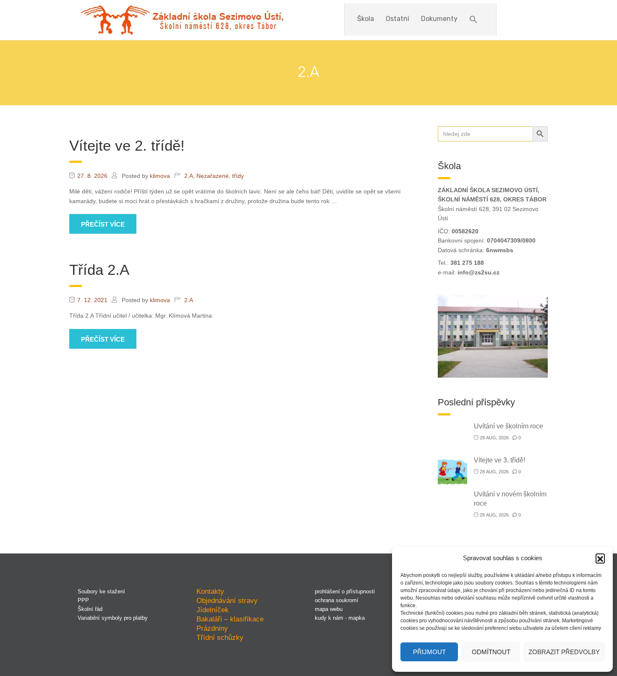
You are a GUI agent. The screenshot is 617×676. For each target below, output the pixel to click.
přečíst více (103, 224)
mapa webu (328, 609)
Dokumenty (439, 19)
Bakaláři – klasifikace (230, 619)
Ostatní (397, 19)
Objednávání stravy (227, 600)
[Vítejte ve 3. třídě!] (452, 471)
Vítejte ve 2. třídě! (127, 145)
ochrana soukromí (336, 600)
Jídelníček (212, 610)
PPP (83, 600)
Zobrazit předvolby (564, 651)
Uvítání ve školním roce (508, 426)
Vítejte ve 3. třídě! (499, 460)
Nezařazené (212, 175)
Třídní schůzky (219, 637)
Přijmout (429, 651)
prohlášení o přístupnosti (345, 591)
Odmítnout (491, 651)
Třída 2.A (99, 269)
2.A (188, 175)
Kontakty (210, 591)
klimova (160, 175)
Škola (365, 19)
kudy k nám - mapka (340, 618)
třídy (238, 175)
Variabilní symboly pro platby (113, 618)
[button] (600, 558)
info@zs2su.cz (478, 272)
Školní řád (90, 609)
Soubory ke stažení (101, 591)
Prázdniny (212, 628)
